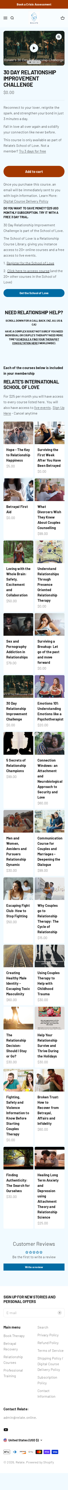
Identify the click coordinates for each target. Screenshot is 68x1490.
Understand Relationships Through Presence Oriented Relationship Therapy (48, 584)
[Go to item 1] (30, 62)
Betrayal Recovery (10, 1346)
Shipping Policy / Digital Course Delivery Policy (50, 1364)
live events (42, 407)
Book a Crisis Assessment (34, 4)
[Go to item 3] (37, 62)
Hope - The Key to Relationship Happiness (18, 454)
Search (42, 1327)
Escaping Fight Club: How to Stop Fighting (18, 910)
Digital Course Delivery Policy (25, 201)
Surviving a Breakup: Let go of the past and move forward (48, 651)
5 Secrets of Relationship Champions (16, 765)
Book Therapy (14, 1335)
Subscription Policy (47, 1380)
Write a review (34, 1267)
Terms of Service (50, 1350)
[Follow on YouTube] (5, 1429)
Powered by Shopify (40, 1462)
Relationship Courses (13, 1360)
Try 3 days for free (32, 151)
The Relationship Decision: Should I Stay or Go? (16, 1045)
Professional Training (13, 1373)
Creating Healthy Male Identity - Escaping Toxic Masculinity (18, 983)
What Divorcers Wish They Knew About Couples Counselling (49, 517)
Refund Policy (48, 1343)
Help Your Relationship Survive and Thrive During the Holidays (48, 1045)
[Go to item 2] (34, 62)
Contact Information (46, 1393)
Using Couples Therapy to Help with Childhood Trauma (48, 983)
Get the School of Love (34, 293)
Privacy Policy (48, 1335)
